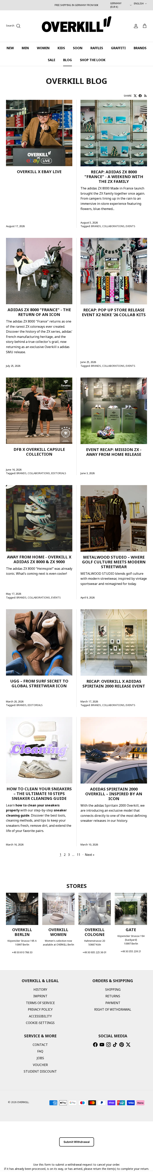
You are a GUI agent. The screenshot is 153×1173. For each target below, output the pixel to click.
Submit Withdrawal (77, 1142)
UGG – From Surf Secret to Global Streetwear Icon (39, 683)
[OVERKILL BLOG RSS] (145, 95)
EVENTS (130, 226)
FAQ (40, 1051)
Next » (89, 854)
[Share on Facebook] (140, 95)
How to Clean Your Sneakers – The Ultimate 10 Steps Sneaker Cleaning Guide (39, 793)
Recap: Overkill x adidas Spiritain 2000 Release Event (113, 684)
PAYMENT (112, 1003)
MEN (25, 48)
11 (78, 854)
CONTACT (40, 1045)
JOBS (40, 1058)
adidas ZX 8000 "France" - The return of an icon (39, 312)
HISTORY (40, 989)
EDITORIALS (58, 473)
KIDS (61, 48)
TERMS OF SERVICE (40, 1003)
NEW (10, 48)
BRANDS (140, 48)
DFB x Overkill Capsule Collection (39, 452)
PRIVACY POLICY (40, 1009)
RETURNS (112, 996)
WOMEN (43, 48)
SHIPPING (113, 989)
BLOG (67, 60)
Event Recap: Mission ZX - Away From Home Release (113, 452)
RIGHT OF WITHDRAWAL (112, 1009)
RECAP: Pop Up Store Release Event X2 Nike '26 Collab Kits (114, 312)
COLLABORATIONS (113, 226)
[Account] (135, 26)
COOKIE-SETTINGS (40, 1023)
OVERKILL (23, 1102)
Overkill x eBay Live (39, 171)
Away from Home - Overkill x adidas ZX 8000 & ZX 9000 (39, 559)
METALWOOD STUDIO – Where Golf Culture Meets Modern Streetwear (114, 561)
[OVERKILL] (76, 26)
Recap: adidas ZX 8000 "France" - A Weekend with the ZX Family (113, 176)
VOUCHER (40, 1065)
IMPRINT (40, 996)
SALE (51, 60)
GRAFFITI (118, 48)
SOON (77, 48)
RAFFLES (96, 48)
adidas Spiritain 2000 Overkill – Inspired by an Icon (113, 793)
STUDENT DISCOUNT (40, 1071)
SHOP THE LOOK (92, 60)
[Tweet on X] (135, 95)
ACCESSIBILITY (40, 1016)
